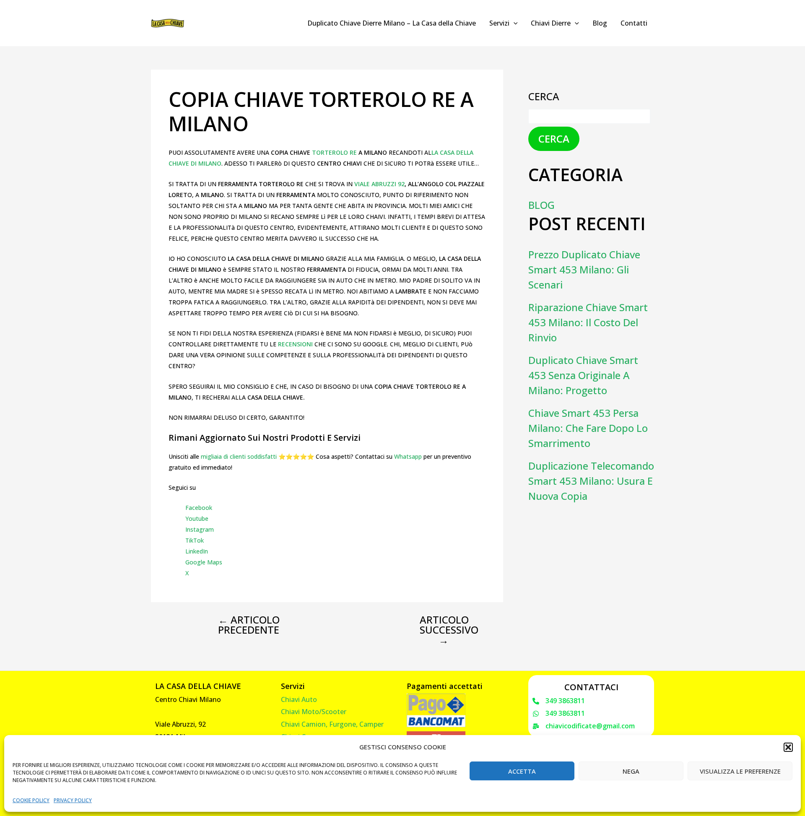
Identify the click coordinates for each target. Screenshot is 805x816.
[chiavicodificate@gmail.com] (583, 726)
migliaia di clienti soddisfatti (239, 456)
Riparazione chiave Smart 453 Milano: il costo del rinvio (588, 322)
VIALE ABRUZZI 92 (379, 184)
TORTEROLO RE (334, 152)
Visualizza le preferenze (740, 771)
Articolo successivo (449, 630)
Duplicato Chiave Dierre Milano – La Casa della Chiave (391, 23)
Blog (599, 23)
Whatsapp (408, 456)
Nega (631, 771)
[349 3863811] (558, 701)
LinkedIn (196, 551)
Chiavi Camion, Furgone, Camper (332, 724)
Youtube (196, 518)
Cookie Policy (31, 800)
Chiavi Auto (299, 699)
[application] (513, 23)
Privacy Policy (73, 800)
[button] (788, 747)
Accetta (522, 771)
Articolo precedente (249, 625)
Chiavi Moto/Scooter (313, 711)
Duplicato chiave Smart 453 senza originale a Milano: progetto (583, 375)
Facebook (198, 508)
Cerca (543, 96)
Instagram (199, 529)
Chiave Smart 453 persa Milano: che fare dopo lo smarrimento (588, 428)
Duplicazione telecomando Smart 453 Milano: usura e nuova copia (591, 481)
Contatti (634, 23)
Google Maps (203, 562)
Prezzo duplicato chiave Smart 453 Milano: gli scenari (584, 269)
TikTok (194, 540)
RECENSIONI (296, 344)
